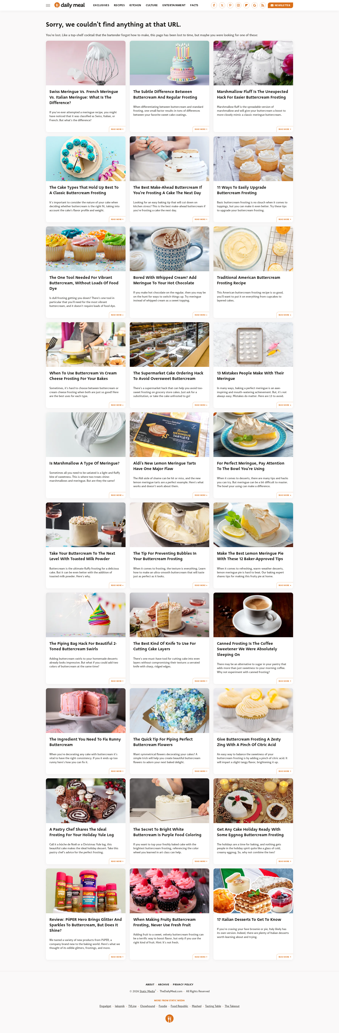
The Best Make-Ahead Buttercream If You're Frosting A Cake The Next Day (167, 190)
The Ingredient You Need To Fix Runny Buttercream (85, 742)
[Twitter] (222, 5)
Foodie (163, 1006)
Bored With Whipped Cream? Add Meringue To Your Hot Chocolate (165, 280)
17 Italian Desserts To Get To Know (249, 919)
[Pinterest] (230, 5)
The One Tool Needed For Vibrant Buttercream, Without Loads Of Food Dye (83, 283)
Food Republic (179, 1006)
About (150, 984)
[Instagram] (238, 5)
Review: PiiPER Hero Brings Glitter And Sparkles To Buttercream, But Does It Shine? (85, 925)
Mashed (196, 1006)
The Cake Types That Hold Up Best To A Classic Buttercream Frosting (84, 190)
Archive (163, 984)
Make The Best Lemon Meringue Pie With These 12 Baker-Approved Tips (250, 556)
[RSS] (263, 5)
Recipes (119, 5)
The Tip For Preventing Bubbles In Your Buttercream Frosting (165, 556)
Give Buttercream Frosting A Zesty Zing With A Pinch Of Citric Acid (249, 742)
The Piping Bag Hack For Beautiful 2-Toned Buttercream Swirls (83, 646)
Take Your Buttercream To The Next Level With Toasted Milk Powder (82, 556)
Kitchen (135, 5)
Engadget (105, 1006)
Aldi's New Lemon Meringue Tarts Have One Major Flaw (164, 466)
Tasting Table (213, 1006)
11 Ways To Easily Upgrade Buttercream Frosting (241, 190)
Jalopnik (120, 1006)
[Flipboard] (246, 5)
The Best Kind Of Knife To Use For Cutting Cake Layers (164, 646)
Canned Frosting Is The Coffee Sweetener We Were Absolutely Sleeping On (247, 649)
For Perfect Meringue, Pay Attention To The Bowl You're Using (250, 466)
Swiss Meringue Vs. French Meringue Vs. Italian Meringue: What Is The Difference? (83, 97)
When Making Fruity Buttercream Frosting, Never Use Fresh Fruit (164, 922)
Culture (152, 5)
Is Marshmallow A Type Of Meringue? (84, 463)
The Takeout (232, 1006)
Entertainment (173, 5)
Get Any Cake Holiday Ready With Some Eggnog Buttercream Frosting (250, 832)
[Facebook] (214, 5)
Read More (116, 129)
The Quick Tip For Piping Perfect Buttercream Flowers (163, 742)
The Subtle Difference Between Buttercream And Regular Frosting (165, 94)
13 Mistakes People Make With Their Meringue (250, 375)
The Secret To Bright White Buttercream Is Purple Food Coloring (167, 832)
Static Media (147, 991)
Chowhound (147, 1006)
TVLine (132, 1006)
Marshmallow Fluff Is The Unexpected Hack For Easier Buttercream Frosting (252, 94)
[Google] (255, 5)
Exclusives (101, 5)
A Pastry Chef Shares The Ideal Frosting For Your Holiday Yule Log (81, 832)
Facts (194, 5)
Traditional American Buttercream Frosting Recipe (248, 280)
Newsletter (282, 5)
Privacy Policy (183, 984)
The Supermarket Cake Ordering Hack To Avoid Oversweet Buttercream (168, 375)
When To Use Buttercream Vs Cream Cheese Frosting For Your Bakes (83, 375)
